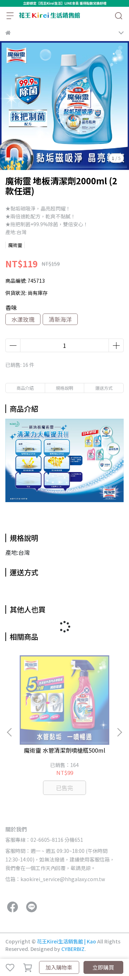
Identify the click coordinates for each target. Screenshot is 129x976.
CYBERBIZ (73, 948)
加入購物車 (59, 967)
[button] (119, 732)
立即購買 (103, 967)
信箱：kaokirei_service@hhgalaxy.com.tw (55, 879)
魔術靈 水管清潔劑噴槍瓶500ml (64, 750)
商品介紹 (25, 388)
